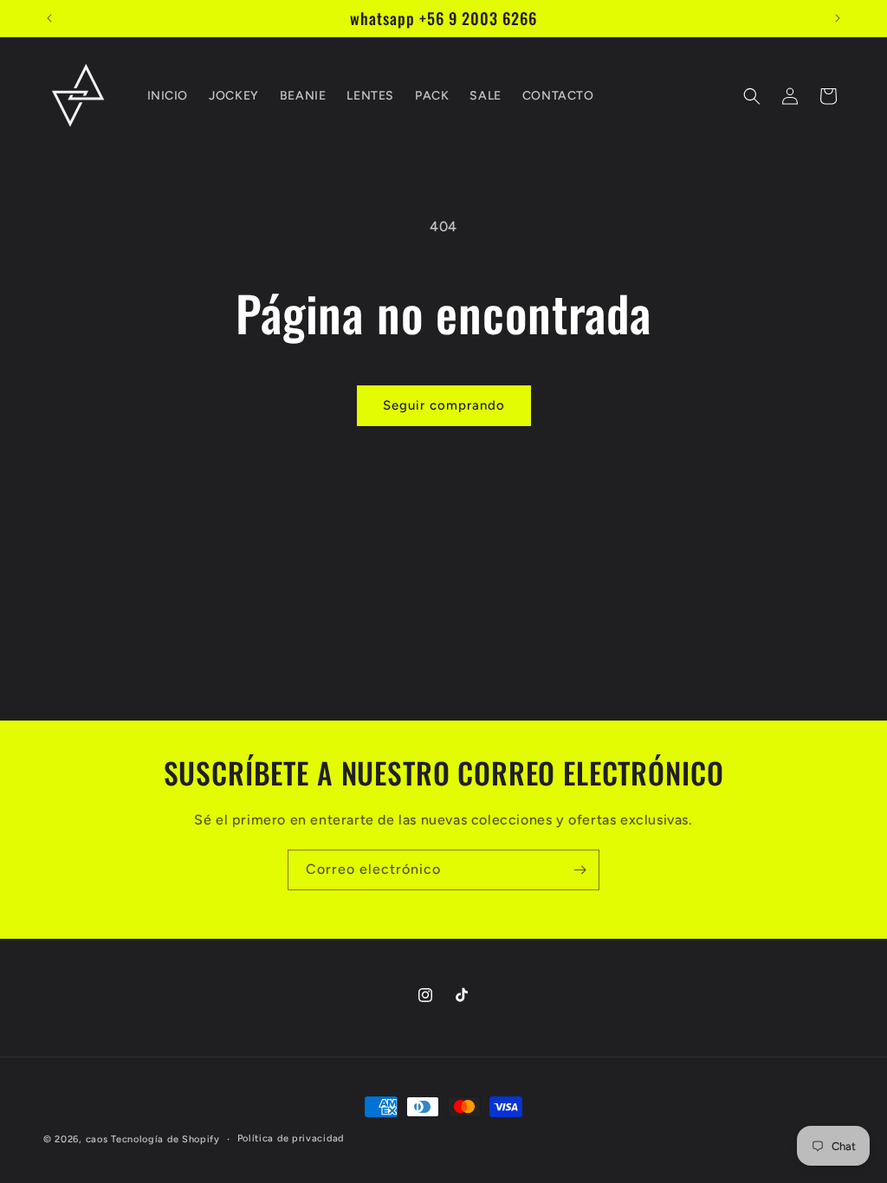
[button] (752, 96)
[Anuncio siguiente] (838, 18)
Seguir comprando (444, 405)
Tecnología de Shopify (165, 1139)
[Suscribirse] (579, 870)
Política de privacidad (290, 1138)
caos (97, 1139)
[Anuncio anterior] (49, 18)
